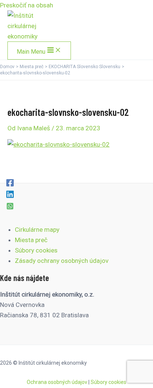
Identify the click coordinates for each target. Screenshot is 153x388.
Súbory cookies (36, 250)
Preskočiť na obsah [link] (26, 5)
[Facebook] (10, 182)
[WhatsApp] (10, 206)
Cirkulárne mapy (37, 229)
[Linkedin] (10, 194)
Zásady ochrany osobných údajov (61, 260)
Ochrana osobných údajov (57, 382)
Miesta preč (31, 240)
